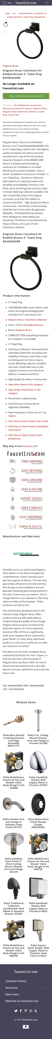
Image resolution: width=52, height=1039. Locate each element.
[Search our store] (47, 3)
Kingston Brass (11, 65)
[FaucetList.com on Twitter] (16, 1011)
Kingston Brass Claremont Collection (20, 111)
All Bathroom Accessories (29, 105)
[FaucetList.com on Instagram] (31, 1011)
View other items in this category (25, 384)
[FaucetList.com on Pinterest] (26, 1011)
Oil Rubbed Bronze (33, 324)
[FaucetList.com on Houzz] (36, 1011)
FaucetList (29, 446)
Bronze (28, 108)
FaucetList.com (29, 1019)
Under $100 (13, 114)
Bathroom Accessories (13, 108)
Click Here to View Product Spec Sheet (28, 421)
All (15, 105)
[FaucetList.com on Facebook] (21, 1011)
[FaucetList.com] (26, 3)
